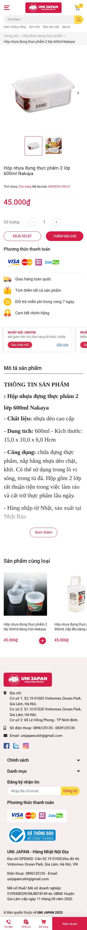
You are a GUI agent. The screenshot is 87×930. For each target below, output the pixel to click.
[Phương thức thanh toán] (33, 262)
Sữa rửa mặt (51, 27)
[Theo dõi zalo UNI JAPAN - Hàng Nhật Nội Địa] (16, 745)
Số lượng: (12, 222)
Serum (66, 27)
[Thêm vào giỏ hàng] (42, 640)
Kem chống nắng (15, 27)
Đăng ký (70, 791)
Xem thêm (43, 532)
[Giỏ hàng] (77, 8)
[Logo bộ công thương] (31, 835)
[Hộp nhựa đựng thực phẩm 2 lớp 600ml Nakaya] (43, 93)
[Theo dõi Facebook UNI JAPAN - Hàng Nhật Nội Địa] (6, 745)
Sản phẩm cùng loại (27, 561)
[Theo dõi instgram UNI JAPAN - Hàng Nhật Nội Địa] (26, 745)
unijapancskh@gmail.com (41, 736)
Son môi (34, 27)
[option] (43, 93)
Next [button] (78, 93)
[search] (78, 19)
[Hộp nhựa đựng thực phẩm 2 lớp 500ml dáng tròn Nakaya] (25, 594)
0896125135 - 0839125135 (54, 728)
